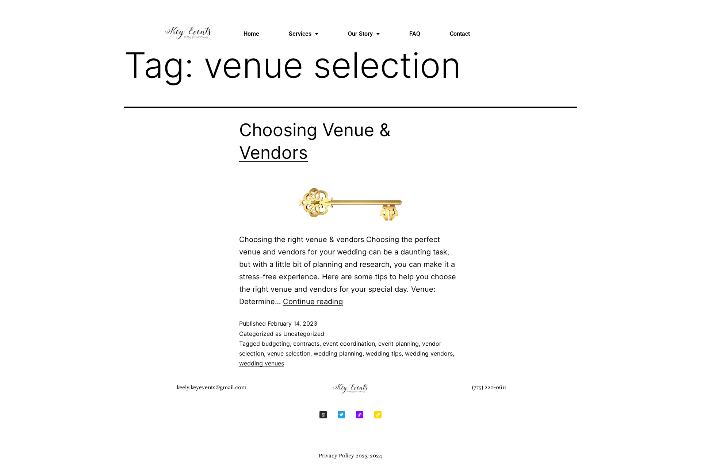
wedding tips (384, 353)
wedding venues (261, 363)
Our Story (360, 33)
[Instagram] (323, 414)
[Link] (359, 414)
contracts (306, 343)
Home (251, 33)
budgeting (276, 343)
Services (300, 33)
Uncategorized (303, 333)
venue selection (288, 353)
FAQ (414, 33)
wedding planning (338, 353)
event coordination (349, 343)
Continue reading (313, 301)
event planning (398, 343)
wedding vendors (429, 353)
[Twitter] (341, 414)
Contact (460, 33)
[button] (303, 34)
